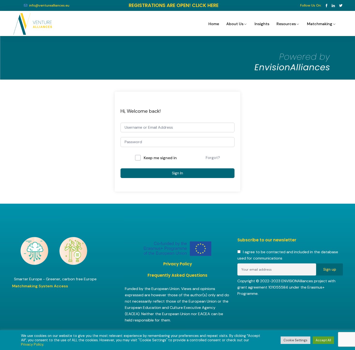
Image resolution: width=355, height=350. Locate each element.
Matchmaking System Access (40, 286)
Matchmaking (319, 23)
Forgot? (213, 157)
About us (234, 23)
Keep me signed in (160, 157)
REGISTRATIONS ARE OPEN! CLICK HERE (174, 5)
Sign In (177, 173)
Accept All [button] (323, 340)
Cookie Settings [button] (295, 340)
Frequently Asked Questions (177, 275)
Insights (262, 23)
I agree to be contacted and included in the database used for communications (287, 255)
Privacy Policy (177, 264)
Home (213, 23)
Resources (286, 23)
